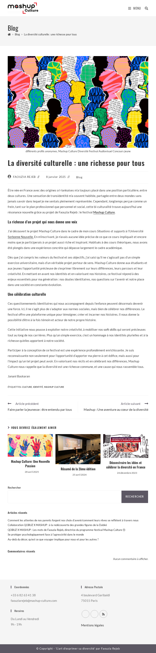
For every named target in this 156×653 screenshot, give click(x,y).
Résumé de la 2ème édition (78, 469)
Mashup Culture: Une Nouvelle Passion (30, 463)
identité (38, 387)
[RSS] (103, 614)
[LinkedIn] (94, 614)
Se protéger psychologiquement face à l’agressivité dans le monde (46, 534)
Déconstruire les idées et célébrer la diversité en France (125, 464)
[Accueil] (9, 34)
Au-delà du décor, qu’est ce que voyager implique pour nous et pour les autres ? (53, 539)
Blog (79, 177)
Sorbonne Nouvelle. (21, 237)
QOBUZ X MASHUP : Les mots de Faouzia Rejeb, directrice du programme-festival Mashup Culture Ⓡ (66, 529)
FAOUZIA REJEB (24, 176)
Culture (27, 387)
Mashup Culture (104, 212)
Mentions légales (92, 625)
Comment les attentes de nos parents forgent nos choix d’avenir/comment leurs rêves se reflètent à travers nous (73, 520)
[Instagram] (85, 614)
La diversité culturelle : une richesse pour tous (50, 34)
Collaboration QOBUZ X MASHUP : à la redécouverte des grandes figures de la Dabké (57, 525)
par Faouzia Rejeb (107, 648)
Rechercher (14, 488)
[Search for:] (145, 8)
